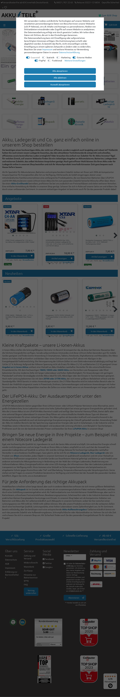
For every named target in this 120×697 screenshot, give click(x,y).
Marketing (66, 57)
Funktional (57, 60)
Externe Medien (84, 57)
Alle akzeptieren (60, 71)
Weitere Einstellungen (75, 60)
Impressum (47, 49)
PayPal (42, 60)
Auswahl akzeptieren (60, 84)
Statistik (50, 57)
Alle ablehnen (60, 77)
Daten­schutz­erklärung (69, 52)
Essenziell (35, 57)
